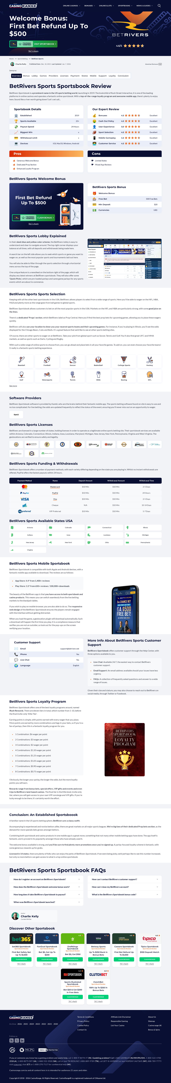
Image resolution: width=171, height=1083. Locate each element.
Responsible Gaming (119, 1021)
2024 (32, 1024)
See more (13, 386)
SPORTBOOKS (124, 6)
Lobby (35, 76)
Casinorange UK (155, 1025)
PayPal (55, 493)
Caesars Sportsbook (124, 947)
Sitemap (151, 1021)
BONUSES (88, 6)
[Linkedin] (22, 1040)
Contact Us (82, 1030)
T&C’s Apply (33, 51)
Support (103, 76)
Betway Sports (98, 947)
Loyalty (112, 76)
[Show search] (159, 6)
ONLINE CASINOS (70, 6)
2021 (50, 1024)
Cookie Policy (83, 1025)
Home (11, 59)
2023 (38, 1024)
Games (43, 76)
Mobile (93, 76)
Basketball (98, 365)
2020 (56, 1024)
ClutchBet (98, 982)
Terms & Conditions (85, 1017)
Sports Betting (23, 59)
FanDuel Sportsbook (47, 947)
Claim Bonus (21, 959)
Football (47, 365)
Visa (55, 499)
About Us (152, 1017)
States (85, 76)
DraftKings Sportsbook (72, 948)
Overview (16, 76)
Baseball (21, 365)
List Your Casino (117, 1025)
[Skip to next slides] (4, 969)
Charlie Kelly (20, 64)
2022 (44, 1024)
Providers (53, 76)
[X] (17, 1040)
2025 (26, 1024)
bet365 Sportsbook (21, 947)
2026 (20, 1024)
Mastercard (55, 487)
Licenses (64, 76)
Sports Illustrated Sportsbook (72, 983)
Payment (75, 76)
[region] (85, 969)
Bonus (26, 76)
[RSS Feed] (11, 1040)
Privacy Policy (83, 1021)
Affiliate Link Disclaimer (121, 1017)
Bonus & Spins (154, 1030)
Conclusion (123, 76)
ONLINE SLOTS (105, 6)
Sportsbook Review (21, 949)
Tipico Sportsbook (149, 947)
